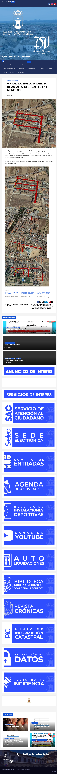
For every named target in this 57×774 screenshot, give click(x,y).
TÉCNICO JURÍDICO (12, 345)
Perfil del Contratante (17, 72)
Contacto (54, 771)
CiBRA (5, 72)
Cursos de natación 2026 (14, 330)
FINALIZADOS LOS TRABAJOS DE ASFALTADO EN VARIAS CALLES (43, 294)
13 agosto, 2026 (10, 729)
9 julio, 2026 (36, 729)
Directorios (32, 68)
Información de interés (12, 80)
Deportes (7, 327)
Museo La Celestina (46, 68)
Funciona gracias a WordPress (9, 769)
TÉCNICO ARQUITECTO (14, 360)
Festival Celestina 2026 (14, 727)
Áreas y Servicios (27, 65)
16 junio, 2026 (9, 744)
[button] (54, 61)
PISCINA (11, 738)
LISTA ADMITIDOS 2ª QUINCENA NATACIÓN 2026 (40, 726)
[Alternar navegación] (29, 62)
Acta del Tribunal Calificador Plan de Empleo (17, 304)
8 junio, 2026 (36, 744)
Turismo (21, 68)
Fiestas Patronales (43, 65)
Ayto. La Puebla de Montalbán (16, 56)
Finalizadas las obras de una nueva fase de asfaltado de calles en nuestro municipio (27, 294)
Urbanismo (18, 358)
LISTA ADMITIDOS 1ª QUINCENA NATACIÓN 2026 (14, 742)
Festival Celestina (9, 68)
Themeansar (27, 769)
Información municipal (11, 65)
